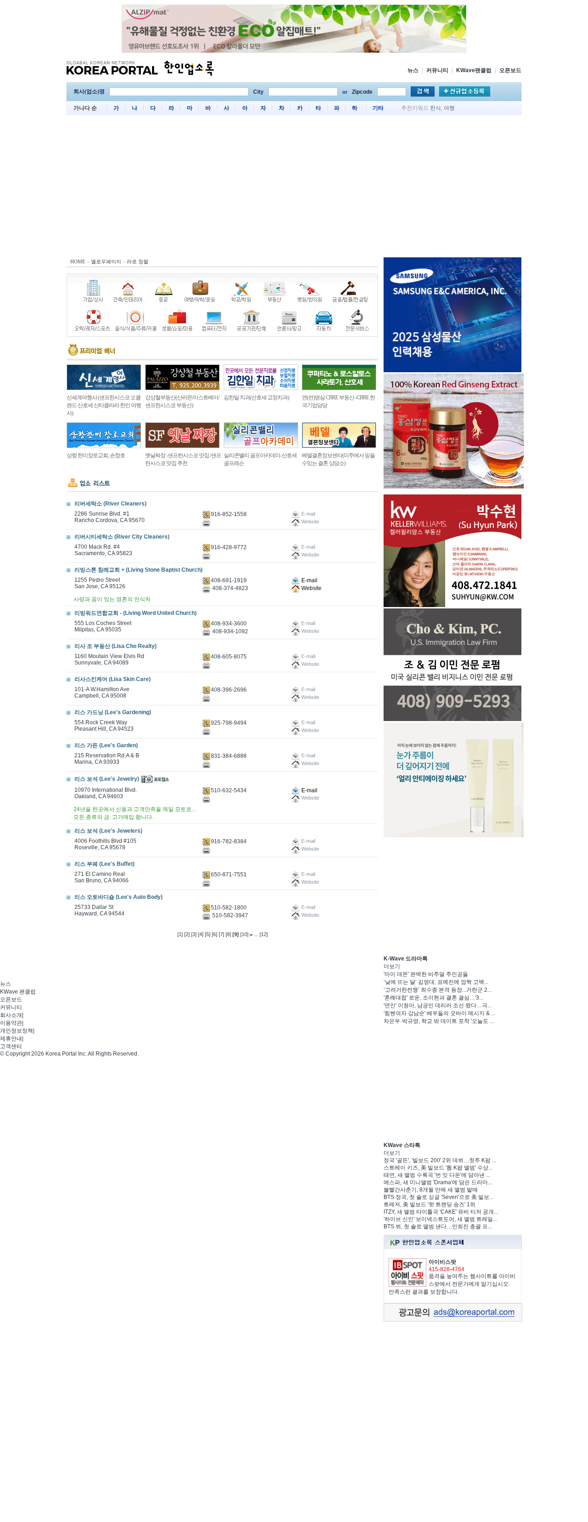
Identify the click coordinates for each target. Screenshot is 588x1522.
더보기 (392, 966)
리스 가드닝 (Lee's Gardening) (112, 712)
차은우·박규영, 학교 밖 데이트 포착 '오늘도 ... (439, 1021)
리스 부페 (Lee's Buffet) (104, 864)
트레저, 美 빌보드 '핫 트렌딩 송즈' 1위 (429, 1204)
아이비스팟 (442, 1262)
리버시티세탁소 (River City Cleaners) (122, 537)
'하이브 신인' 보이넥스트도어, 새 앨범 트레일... (440, 1219)
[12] (264, 934)
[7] (221, 934)
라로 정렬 (137, 261)
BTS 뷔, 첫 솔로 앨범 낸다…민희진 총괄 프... (438, 1226)
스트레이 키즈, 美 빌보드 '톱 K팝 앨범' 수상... (438, 1167)
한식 (435, 108)
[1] (180, 934)
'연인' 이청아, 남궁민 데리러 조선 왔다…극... (438, 1005)
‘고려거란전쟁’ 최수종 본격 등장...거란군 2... (438, 990)
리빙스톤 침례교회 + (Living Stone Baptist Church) (138, 570)
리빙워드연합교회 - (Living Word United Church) (135, 613)
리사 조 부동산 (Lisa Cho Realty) (115, 646)
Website (311, 588)
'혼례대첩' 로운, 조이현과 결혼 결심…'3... (433, 997)
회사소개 (11, 1015)
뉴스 (412, 70)
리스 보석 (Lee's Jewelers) (108, 831)
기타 (378, 108)
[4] (201, 934)
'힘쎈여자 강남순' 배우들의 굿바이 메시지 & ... (439, 1013)
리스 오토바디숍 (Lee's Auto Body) (118, 897)
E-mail (308, 580)
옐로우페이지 (106, 261)
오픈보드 (510, 70)
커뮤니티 (437, 70)
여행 (449, 108)
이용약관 (11, 1023)
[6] (214, 934)
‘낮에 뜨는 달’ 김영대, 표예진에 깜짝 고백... (436, 982)
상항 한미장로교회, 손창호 (96, 455)
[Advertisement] (294, 188)
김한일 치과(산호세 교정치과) (256, 397)
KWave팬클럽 (474, 70)
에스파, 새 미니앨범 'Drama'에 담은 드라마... (438, 1182)
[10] (244, 934)
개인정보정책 (16, 1031)
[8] (228, 934)
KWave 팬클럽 (18, 991)
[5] (207, 934)
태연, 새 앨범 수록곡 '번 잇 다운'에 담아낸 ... (437, 1175)
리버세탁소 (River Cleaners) (110, 503)
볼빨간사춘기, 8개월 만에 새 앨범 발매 (431, 1190)
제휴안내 (11, 1038)
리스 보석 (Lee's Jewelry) (106, 779)
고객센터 (11, 1046)
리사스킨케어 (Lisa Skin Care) (112, 679)
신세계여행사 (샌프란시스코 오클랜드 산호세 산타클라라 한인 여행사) (104, 405)
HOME (77, 261)
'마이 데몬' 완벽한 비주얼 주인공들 (426, 974)
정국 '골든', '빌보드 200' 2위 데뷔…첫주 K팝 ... (440, 1160)
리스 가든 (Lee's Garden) (106, 745)
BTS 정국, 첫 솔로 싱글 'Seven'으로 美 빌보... (438, 1197)
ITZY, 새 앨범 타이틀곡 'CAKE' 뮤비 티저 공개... (441, 1212)
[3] (194, 934)
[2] (187, 934)
